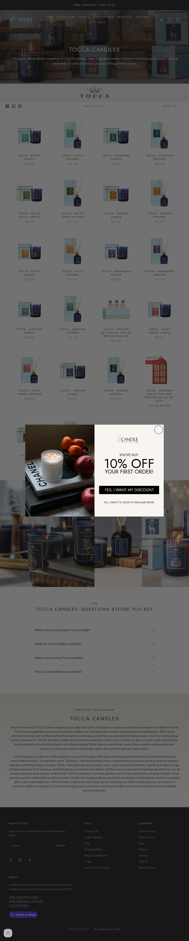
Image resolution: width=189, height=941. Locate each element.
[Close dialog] (158, 430)
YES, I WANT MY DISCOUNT (129, 490)
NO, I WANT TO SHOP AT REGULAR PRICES (129, 502)
